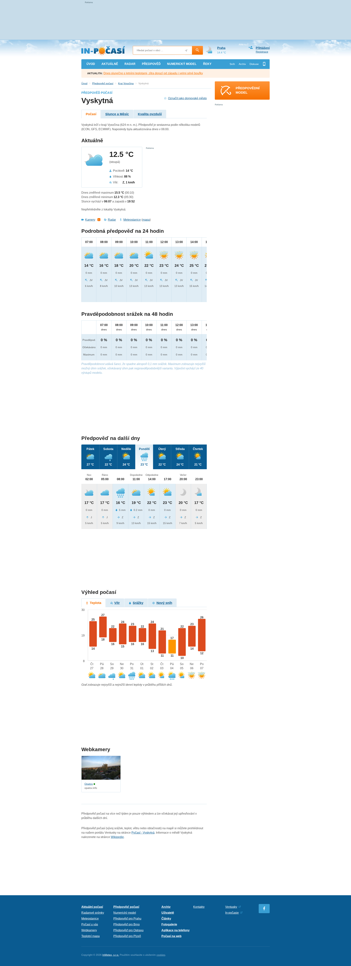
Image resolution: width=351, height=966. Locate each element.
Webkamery (89, 930)
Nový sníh (164, 603)
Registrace (262, 51)
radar (129, 63)
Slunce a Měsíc (117, 114)
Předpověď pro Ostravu (128, 930)
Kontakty (199, 906)
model (182, 63)
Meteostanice (132, 219)
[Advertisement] (144, 405)
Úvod (84, 83)
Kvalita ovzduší (150, 114)
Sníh (232, 64)
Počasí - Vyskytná (142, 832)
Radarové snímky (92, 912)
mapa (146, 219)
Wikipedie (117, 837)
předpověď (151, 63)
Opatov (88, 783)
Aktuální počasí (92, 906)
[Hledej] (197, 50)
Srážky (138, 603)
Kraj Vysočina (126, 83)
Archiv (242, 64)
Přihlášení (263, 48)
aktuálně (109, 63)
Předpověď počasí (102, 83)
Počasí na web (171, 936)
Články (166, 918)
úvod (90, 63)
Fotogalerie (169, 924)
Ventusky (231, 906)
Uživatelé (167, 912)
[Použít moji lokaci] (186, 50)
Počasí (91, 114)
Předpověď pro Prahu (127, 918)
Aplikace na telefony (175, 930)
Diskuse (254, 64)
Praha (221, 48)
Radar (112, 219)
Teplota (95, 603)
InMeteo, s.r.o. (110, 954)
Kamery (90, 219)
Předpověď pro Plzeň (127, 936)
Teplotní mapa (90, 936)
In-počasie (232, 912)
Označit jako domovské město (187, 98)
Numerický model (124, 912)
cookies (160, 954)
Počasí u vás (89, 924)
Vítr (117, 603)
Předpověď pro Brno (126, 924)
